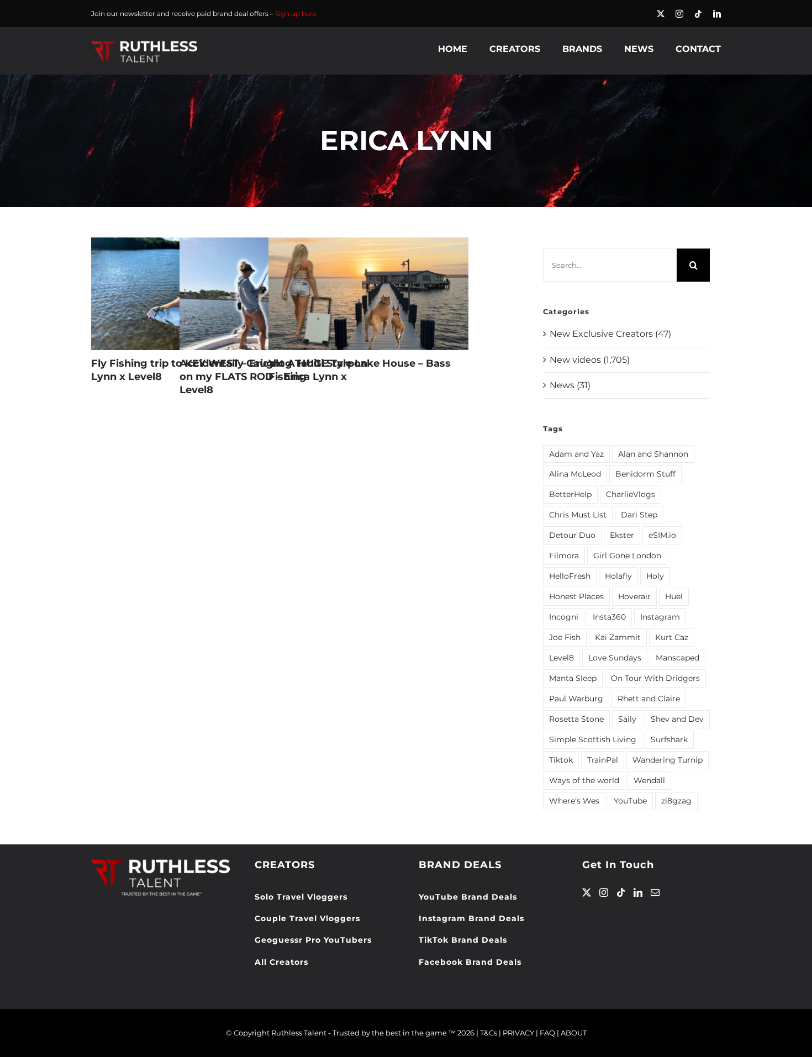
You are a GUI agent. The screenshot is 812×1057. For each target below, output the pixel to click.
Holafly (618, 576)
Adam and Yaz (576, 454)
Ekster (622, 535)
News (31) (570, 385)
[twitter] (661, 14)
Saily (627, 719)
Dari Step (639, 515)
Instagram (660, 617)
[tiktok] (698, 14)
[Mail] (655, 892)
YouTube (630, 801)
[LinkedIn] (638, 892)
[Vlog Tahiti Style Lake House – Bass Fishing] (368, 293)
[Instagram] (603, 892)
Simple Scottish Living (592, 739)
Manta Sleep (573, 678)
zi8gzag (676, 801)
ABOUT (574, 1032)
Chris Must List (578, 515)
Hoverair (634, 596)
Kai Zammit (618, 637)
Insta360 (609, 617)
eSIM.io (662, 535)
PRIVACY (518, 1032)
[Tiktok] (620, 892)
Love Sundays (614, 658)
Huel (674, 596)
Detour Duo (572, 535)
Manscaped (677, 658)
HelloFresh (569, 576)
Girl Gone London (627, 556)
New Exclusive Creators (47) (610, 334)
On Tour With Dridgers (655, 678)
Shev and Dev (677, 719)
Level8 (561, 658)
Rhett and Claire (649, 699)
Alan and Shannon (653, 454)
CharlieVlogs (630, 494)
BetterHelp (570, 494)
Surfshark (669, 739)
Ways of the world (584, 780)
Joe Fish (565, 637)
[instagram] (679, 14)
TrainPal (602, 760)
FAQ (547, 1032)
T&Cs (488, 1032)
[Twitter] (586, 892)
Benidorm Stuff (645, 474)
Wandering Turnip (667, 760)
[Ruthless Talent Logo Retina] (144, 43)
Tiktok (561, 760)
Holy (655, 576)
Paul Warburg (576, 699)
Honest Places (576, 596)
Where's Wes (574, 801)
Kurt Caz (671, 637)
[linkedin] (717, 14)
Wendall (649, 780)
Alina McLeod (575, 474)
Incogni (563, 617)
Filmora (564, 556)
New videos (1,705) (590, 360)
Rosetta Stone (576, 719)
